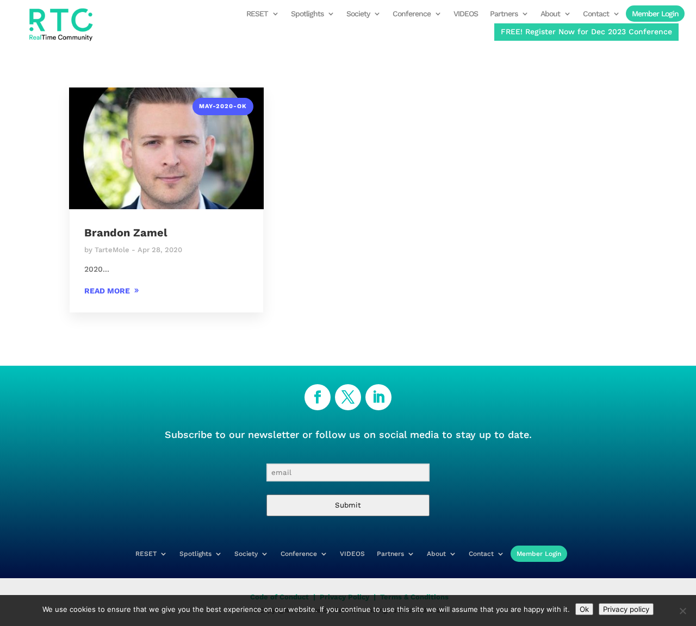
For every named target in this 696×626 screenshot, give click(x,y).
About (550, 14)
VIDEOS (465, 14)
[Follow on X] (348, 397)
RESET (257, 14)
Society (358, 14)
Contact (596, 14)
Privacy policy (626, 609)
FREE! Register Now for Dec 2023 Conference (586, 31)
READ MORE (107, 290)
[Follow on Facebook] (317, 397)
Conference (412, 14)
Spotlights (307, 14)
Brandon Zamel (125, 232)
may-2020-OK (223, 106)
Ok (584, 609)
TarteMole (112, 250)
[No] (682, 610)
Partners (504, 14)
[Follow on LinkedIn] (378, 397)
